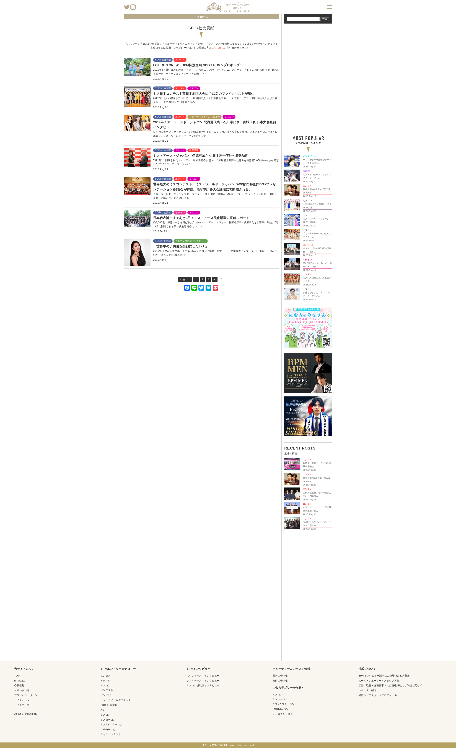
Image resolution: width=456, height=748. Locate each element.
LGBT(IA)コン (108, 729)
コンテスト (106, 690)
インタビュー (108, 695)
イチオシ (105, 680)
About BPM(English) (26, 713)
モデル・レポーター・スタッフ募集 (379, 680)
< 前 (182, 279)
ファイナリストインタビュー (202, 680)
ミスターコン (108, 719)
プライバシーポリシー (27, 695)
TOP (17, 675)
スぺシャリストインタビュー (202, 675)
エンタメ (105, 675)
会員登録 (19, 685)
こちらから (217, 47)
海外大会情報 (280, 680)
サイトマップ (22, 705)
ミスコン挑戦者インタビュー (202, 685)
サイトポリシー (23, 700)
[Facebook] (187, 288)
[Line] (194, 288)
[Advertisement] (201, 338)
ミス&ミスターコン (111, 724)
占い (103, 709)
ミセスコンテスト (110, 734)
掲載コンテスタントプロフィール (378, 695)
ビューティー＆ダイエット (115, 700)
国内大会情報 (280, 675)
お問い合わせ (22, 690)
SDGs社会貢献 (108, 705)
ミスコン (105, 685)
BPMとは (19, 680)
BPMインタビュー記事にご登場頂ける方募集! (385, 675)
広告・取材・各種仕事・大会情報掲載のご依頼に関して (390, 685)
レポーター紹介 (367, 690)
